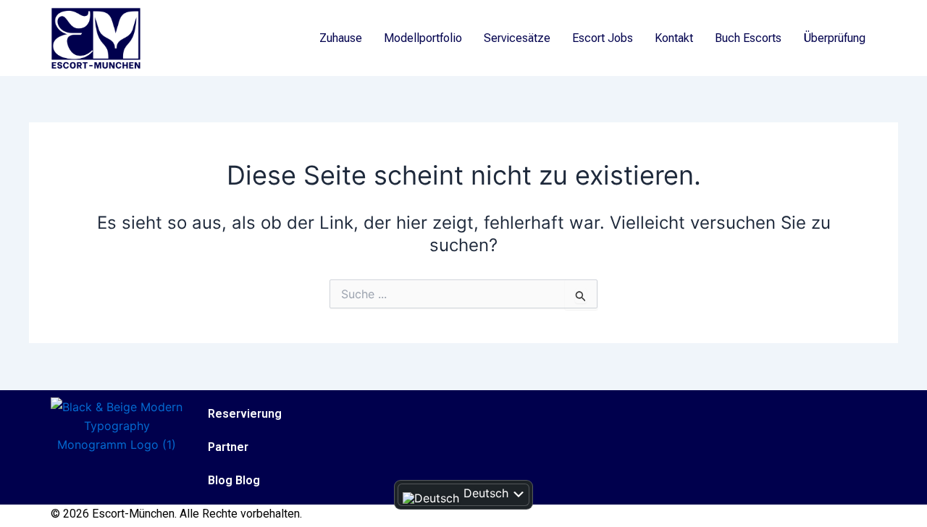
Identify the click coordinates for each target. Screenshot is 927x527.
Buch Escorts (748, 38)
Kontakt (674, 38)
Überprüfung (834, 38)
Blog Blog (234, 480)
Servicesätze (517, 38)
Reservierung (245, 414)
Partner (228, 447)
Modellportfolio (423, 38)
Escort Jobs (602, 38)
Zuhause (340, 38)
